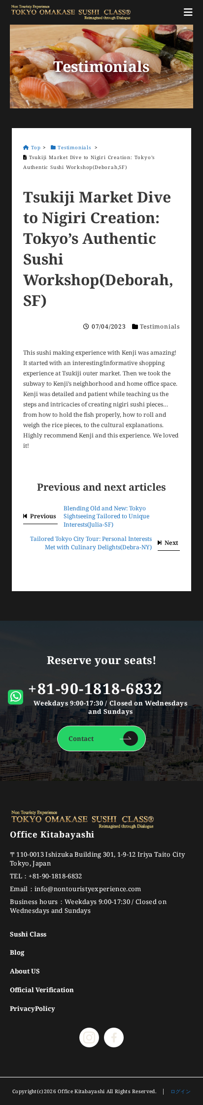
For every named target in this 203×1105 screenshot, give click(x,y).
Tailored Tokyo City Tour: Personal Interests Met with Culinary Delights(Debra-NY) (91, 543)
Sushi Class (28, 934)
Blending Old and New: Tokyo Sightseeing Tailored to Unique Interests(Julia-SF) (106, 516)
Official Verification (42, 989)
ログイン (180, 1091)
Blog (17, 952)
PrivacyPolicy (32, 1008)
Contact (81, 738)
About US (25, 971)
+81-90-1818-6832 (95, 688)
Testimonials (160, 326)
